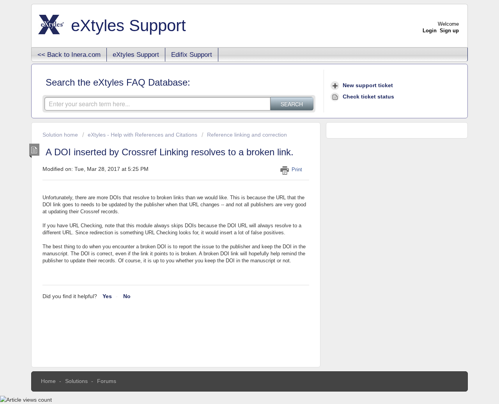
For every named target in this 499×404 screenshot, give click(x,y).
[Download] (235, 99)
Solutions (76, 381)
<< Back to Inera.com (69, 54)
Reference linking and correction (247, 135)
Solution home (61, 135)
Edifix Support (191, 54)
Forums (106, 381)
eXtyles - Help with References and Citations (142, 135)
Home (48, 381)
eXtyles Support (136, 54)
